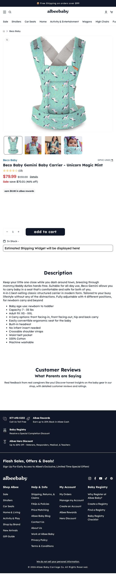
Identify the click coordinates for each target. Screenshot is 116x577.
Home (43, 21)
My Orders (65, 494)
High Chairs (102, 21)
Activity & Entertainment (64, 21)
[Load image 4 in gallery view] (73, 145)
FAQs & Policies (40, 503)
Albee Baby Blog (40, 515)
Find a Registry (96, 509)
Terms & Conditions (42, 545)
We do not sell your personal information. (58, 561)
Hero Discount (68, 518)
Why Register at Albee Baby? (97, 496)
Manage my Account (72, 500)
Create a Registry (98, 503)
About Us (36, 527)
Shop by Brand (11, 524)
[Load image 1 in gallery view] (13, 145)
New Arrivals (10, 530)
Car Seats (30, 21)
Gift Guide (9, 536)
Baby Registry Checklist (96, 517)
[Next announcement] (112, 3)
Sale (5, 21)
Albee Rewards (68, 512)
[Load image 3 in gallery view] (53, 145)
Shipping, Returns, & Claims (43, 496)
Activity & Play (11, 518)
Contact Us (37, 521)
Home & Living (11, 512)
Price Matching (40, 509)
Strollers (16, 21)
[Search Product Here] (9, 12)
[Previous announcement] (4, 3)
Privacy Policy (39, 539)
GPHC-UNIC (104, 160)
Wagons (87, 21)
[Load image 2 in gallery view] (33, 145)
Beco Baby (15, 31)
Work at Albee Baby (42, 533)
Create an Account (70, 506)
